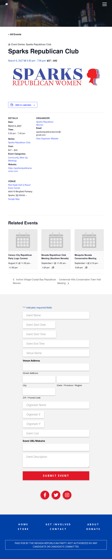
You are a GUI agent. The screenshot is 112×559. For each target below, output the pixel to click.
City (25, 385)
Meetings (12, 160)
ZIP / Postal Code (32, 397)
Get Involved (58, 524)
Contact (58, 529)
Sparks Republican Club (19, 142)
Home (23, 524)
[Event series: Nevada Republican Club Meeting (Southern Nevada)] (53, 267)
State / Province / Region (69, 385)
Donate (93, 529)
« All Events (14, 34)
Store (23, 529)
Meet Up (24, 157)
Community (13, 157)
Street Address (30, 373)
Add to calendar (23, 104)
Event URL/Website (34, 441)
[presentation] (22, 240)
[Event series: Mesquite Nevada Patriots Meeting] (86, 267)
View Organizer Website (47, 138)
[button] (104, 4)
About (93, 524)
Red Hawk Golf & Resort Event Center (19, 186)
